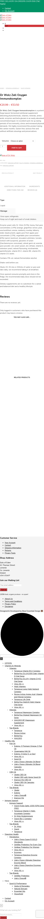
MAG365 (18, 738)
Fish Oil (12, 743)
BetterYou (18, 735)
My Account (9, 11)
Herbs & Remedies (22, 886)
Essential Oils (19, 891)
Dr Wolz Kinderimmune (23, 816)
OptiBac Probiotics (21, 875)
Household (18, 894)
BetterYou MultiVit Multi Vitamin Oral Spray (10, 515)
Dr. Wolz (17, 826)
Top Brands (14, 728)
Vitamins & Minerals (12, 88)
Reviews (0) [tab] (32, 190)
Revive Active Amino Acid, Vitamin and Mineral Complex (28, 695)
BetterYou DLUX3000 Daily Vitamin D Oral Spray (33, 415)
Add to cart (16, 147)
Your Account (10, 542)
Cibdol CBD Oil (20, 774)
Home (2, 88)
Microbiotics (14, 837)
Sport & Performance (18, 883)
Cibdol (16, 790)
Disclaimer (9, 606)
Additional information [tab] (14, 186)
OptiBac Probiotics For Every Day (27, 844)
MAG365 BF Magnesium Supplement (33, 463)
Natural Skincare (20, 888)
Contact (8, 8)
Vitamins (12, 668)
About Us (9, 598)
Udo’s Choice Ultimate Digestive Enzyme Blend (10, 465)
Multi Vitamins (25, 88)
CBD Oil (12, 772)
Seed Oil (17, 759)
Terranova (18, 730)
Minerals (12, 710)
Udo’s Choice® (20, 795)
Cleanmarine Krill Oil (22, 751)
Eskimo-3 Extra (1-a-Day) (25, 754)
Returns (8, 550)
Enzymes (17, 852)
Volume (5, 141)
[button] (5, 24)
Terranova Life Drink (22, 699)
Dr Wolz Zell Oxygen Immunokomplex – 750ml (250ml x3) (10, 355)
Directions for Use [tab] (15, 190)
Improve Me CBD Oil (22, 780)
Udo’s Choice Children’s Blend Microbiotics (10, 414)
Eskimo (17, 793)
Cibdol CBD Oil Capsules (24, 782)
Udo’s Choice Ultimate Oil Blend (27, 761)
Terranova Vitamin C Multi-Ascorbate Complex (25, 812)
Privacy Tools (10, 553)
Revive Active (19, 733)
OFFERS (8, 663)
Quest (16, 829)
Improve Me (19, 798)
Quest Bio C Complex (23, 818)
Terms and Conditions (13, 601)
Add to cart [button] (7, 365)
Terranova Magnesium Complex (27, 712)
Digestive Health (12, 834)
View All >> (19, 684)
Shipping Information (13, 548)
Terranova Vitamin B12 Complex (27, 671)
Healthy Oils (10, 741)
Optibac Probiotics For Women (26, 847)
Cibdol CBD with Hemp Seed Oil (27, 777)
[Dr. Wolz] (7, 155)
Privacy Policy (10, 604)
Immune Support (13, 163)
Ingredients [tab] (34, 186)
